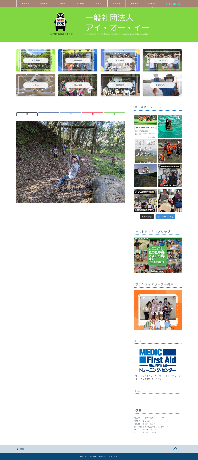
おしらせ (80, 3)
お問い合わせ (153, 4)
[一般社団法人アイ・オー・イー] (99, 38)
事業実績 (134, 3)
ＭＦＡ (98, 3)
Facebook (142, 391)
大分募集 (62, 3)
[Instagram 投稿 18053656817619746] (145, 200)
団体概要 (116, 3)
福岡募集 (44, 3)
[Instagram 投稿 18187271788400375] (170, 175)
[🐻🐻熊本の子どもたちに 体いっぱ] (145, 151)
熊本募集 (25, 3)
